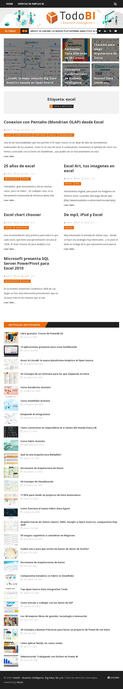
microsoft (12, 179)
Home (9, 3)
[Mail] (115, 30)
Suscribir (114, 677)
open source (23, 135)
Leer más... (10, 156)
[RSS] (110, 30)
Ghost (20, 682)
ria (78, 183)
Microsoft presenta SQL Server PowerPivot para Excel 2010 (26, 263)
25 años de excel (19, 165)
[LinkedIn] (105, 30)
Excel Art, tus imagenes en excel (89, 168)
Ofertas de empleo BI (31, 3)
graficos (21, 227)
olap (8, 135)
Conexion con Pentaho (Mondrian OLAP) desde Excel (54, 122)
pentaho (40, 135)
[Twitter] (99, 30)
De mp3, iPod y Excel (83, 214)
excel (52, 135)
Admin (9, 130)
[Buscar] (115, 4)
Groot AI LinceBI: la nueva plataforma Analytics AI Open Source (65, 31)
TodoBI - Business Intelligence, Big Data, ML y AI (37, 677)
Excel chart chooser (22, 214)
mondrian (66, 135)
